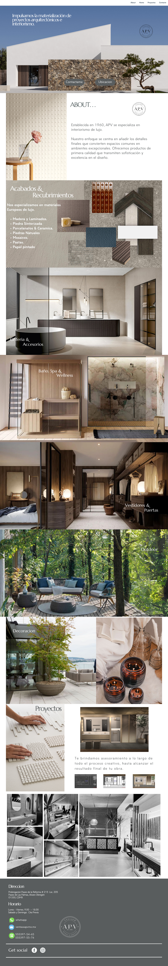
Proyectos (151, 3)
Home (141, 3)
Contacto (162, 3)
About (133, 3)
